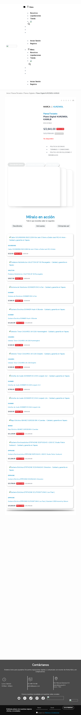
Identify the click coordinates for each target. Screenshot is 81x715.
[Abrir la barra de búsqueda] (29, 24)
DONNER (11, 292)
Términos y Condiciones (52, 713)
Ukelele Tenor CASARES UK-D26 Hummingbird (24, 341)
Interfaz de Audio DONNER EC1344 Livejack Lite (24, 407)
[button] (40, 510)
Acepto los (48, 713)
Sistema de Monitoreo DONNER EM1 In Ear (22, 296)
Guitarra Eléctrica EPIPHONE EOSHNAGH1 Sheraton (25, 479)
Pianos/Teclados (17, 93)
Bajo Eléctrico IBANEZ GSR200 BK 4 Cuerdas (23, 429)
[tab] (16, 164)
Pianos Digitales (29, 93)
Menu (31, 7)
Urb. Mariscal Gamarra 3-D (62, 683)
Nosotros (34, 13)
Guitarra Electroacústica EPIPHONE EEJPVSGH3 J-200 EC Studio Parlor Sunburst (35, 454)
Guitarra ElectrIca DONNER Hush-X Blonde (22, 318)
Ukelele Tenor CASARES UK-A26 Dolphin (22, 363)
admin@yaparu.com (34, 686)
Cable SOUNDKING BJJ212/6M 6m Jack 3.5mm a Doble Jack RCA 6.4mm (31, 249)
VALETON (11, 270)
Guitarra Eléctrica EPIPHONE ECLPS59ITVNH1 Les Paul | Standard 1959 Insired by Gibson (38, 501)
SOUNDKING (12, 245)
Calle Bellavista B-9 (59, 685)
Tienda (32, 19)
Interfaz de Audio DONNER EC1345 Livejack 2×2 (24, 385)
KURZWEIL (58, 106)
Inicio (8, 93)
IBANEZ (10, 426)
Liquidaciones (35, 16)
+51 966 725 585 (32, 684)
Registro (33, 44)
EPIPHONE (11, 450)
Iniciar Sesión (35, 41)
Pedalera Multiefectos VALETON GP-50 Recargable (25, 274)
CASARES (11, 337)
